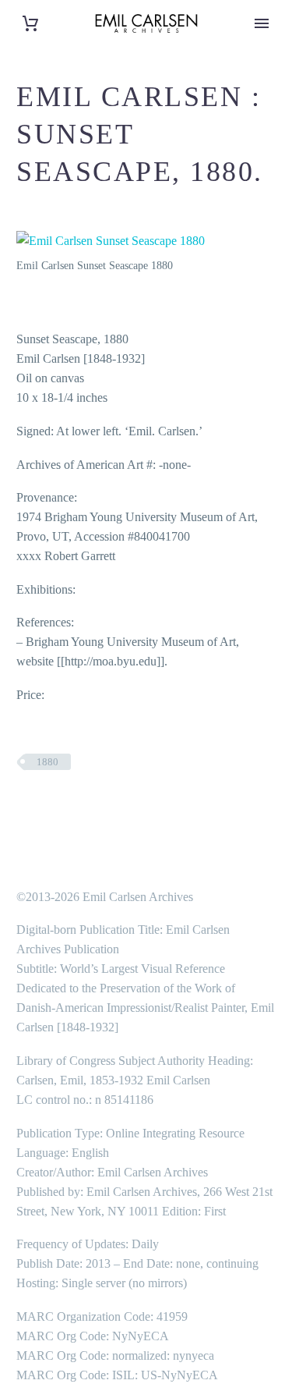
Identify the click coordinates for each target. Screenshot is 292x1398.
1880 (47, 762)
